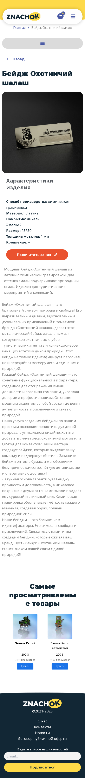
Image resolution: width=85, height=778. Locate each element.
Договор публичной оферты (42, 738)
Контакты (42, 726)
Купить (25, 666)
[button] (42, 43)
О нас (42, 721)
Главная (19, 27)
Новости (42, 732)
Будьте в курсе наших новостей (42, 749)
